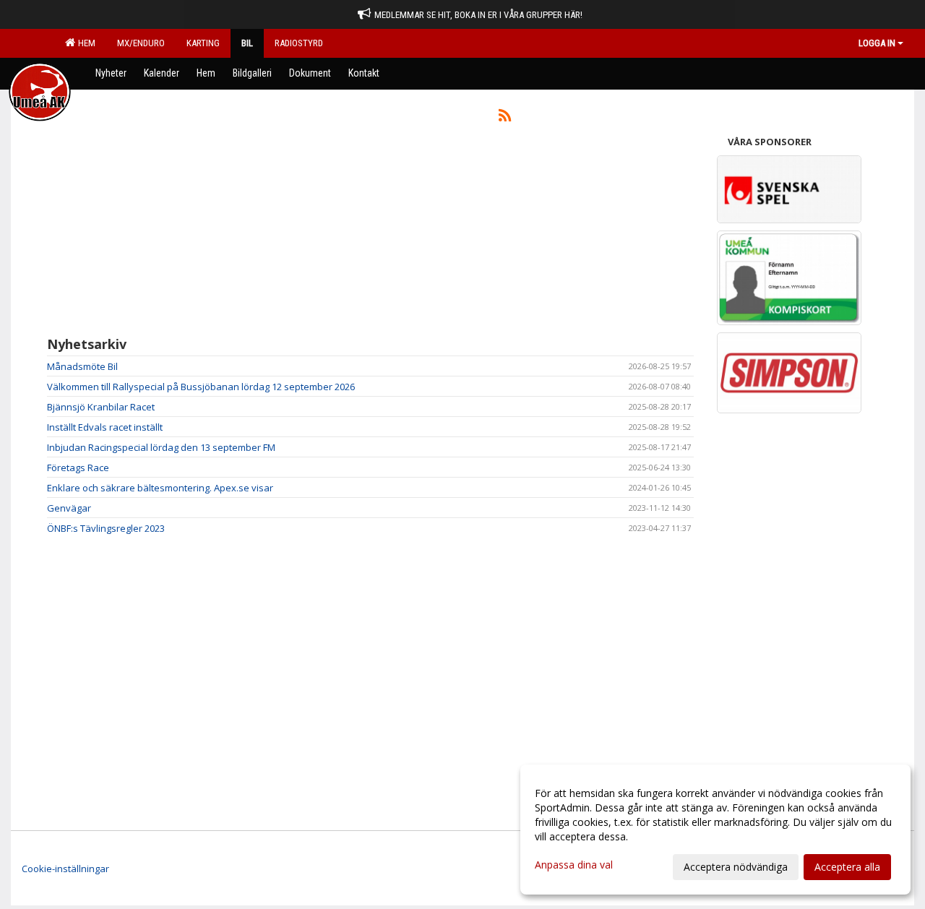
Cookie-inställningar (65, 868)
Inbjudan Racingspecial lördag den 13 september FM (161, 447)
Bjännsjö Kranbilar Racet (101, 406)
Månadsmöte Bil (82, 366)
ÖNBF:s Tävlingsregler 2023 (106, 528)
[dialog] (715, 829)
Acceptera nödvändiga (736, 867)
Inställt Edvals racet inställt (105, 427)
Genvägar (69, 507)
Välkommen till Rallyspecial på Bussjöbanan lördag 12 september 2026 (201, 386)
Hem (84, 43)
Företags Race (78, 467)
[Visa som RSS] (505, 117)
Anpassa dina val (574, 864)
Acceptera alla (847, 867)
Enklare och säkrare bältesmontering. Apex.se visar (160, 487)
